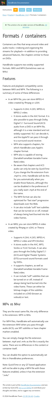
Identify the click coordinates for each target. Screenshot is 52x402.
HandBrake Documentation (18, 3)
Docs (5, 15)
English (11, 15)
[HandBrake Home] (3, 3)
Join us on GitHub (25, 388)
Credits (37, 396)
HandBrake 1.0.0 (22, 15)
